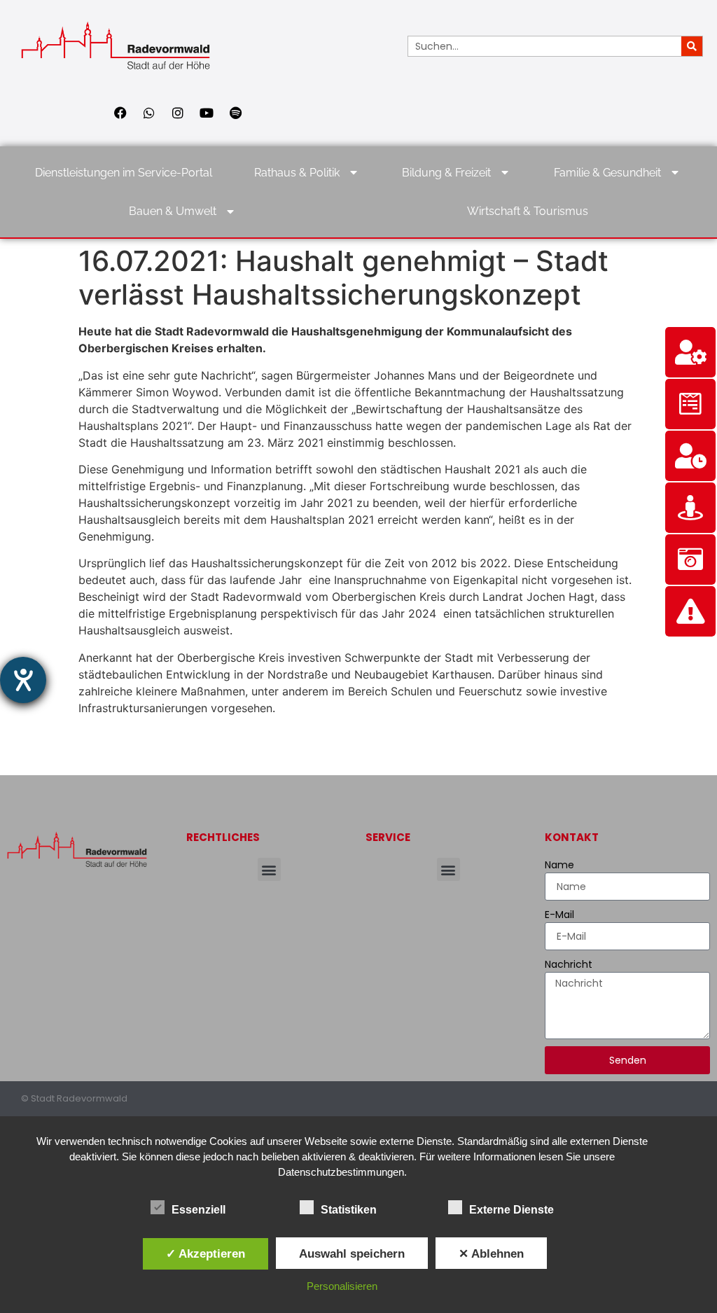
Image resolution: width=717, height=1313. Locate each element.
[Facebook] (120, 112)
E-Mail (559, 915)
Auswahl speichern (352, 1253)
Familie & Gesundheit (607, 172)
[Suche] (691, 46)
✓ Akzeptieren (205, 1253)
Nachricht (568, 964)
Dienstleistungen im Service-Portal (123, 172)
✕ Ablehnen (491, 1253)
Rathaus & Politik (297, 172)
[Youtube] (206, 112)
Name (559, 865)
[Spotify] (235, 112)
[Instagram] (177, 112)
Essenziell (198, 1210)
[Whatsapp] (149, 112)
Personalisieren (342, 1286)
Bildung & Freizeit (446, 172)
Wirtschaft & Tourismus (527, 211)
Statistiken (349, 1210)
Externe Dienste (511, 1210)
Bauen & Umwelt (172, 211)
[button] (269, 869)
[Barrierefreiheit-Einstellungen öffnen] (23, 680)
